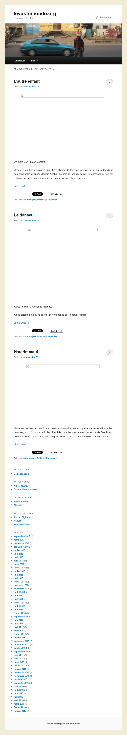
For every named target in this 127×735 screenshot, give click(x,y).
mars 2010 (19, 703)
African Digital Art (23, 517)
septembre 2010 (22, 682)
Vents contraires (22, 524)
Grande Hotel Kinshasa (25, 489)
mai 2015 (18, 578)
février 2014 (20, 602)
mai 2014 (18, 599)
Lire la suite (21, 186)
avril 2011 (19, 658)
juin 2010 (18, 693)
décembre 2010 (21, 672)
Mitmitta (18, 504)
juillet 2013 (19, 606)
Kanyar (17, 520)
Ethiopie (41, 199)
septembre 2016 (22, 546)
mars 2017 (19, 539)
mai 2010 (18, 696)
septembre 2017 (22, 536)
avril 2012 (19, 627)
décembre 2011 (21, 640)
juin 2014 (18, 595)
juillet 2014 (19, 592)
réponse (52, 458)
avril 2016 (19, 560)
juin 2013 (18, 609)
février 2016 (20, 567)
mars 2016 (19, 564)
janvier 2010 (20, 710)
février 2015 (20, 581)
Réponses (51, 199)
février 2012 (20, 634)
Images (34, 60)
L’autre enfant (27, 81)
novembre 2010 (21, 675)
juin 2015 (18, 574)
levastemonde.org (35, 13)
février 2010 (20, 707)
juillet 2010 (19, 689)
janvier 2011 (20, 668)
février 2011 (20, 665)
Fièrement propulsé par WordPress (63, 723)
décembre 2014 (21, 585)
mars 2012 (19, 630)
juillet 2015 (19, 571)
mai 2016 (18, 557)
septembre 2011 (22, 651)
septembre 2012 (22, 616)
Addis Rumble (21, 501)
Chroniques (20, 60)
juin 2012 (18, 619)
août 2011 (19, 655)
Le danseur (24, 215)
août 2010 (19, 686)
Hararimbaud (26, 351)
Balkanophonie (21, 473)
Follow (59, 194)
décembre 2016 (21, 543)
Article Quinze (21, 485)
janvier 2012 (20, 637)
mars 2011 (19, 661)
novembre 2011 (21, 644)
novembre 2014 (21, 588)
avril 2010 (19, 700)
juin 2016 (18, 553)
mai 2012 (18, 623)
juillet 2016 (19, 550)
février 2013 (20, 613)
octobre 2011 (20, 647)
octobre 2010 (20, 679)
